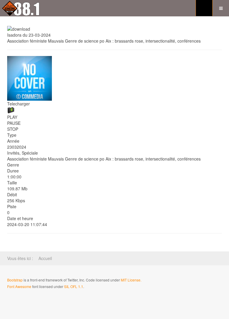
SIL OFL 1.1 (73, 286)
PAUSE (14, 123)
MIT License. (131, 279)
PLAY (12, 117)
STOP (12, 129)
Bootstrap (15, 279)
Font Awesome (19, 286)
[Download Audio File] (114, 110)
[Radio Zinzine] (21, 8)
